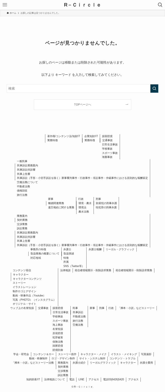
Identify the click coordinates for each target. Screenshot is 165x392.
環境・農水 (85, 203)
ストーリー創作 (67, 354)
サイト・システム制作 (92, 358)
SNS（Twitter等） (73, 266)
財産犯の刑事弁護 (106, 203)
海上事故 (58, 324)
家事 (50, 198)
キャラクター (21, 274)
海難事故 (107, 156)
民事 (75, 308)
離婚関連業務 (56, 203)
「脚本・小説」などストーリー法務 (33, 362)
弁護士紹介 (79, 362)
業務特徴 (52, 140)
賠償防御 (58, 349)
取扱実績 (69, 253)
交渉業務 (22, 224)
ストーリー (19, 282)
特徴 (66, 257)
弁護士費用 (146, 362)
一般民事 (22, 161)
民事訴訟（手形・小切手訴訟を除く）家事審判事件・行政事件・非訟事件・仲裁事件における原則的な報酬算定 (82, 177)
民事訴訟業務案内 (27, 165)
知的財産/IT (33, 379)
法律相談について (54, 379)
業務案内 (22, 215)
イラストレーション (24, 287)
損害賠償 (107, 136)
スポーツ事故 (110, 152)
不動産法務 (23, 186)
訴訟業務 (22, 228)
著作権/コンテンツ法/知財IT (63, 136)
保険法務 (58, 341)
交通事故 (107, 140)
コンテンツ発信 (22, 270)
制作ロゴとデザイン (24, 291)
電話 (71, 379)
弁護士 (67, 249)
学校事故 (107, 148)
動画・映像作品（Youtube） (29, 295)
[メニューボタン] (5, 5)
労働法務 (78, 324)
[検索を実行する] (154, 88)
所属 (66, 261)
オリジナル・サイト (24, 303)
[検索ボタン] (160, 5)
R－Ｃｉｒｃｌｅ (82, 4)
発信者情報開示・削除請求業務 (93, 270)
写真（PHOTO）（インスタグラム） (34, 299)
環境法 (82, 207)
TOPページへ (82, 104)
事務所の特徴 (38, 249)
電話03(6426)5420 (113, 379)
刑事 (98, 198)
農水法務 (83, 211)
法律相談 (65, 270)
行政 (81, 198)
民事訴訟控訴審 (26, 169)
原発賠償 (58, 333)
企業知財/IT (91, 136)
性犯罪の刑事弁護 (106, 207)
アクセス (94, 379)
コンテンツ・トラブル (122, 358)
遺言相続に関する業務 (61, 207)
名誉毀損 (58, 328)
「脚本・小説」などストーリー (136, 308)
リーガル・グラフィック (120, 249)
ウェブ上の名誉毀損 (22, 308)
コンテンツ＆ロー (43, 354)
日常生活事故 (110, 144)
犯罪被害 (58, 337)
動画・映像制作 (38, 358)
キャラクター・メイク (93, 354)
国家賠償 (58, 345)
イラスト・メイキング (124, 354)
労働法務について (27, 182)
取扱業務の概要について (45, 253)
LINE (81, 379)
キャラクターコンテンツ (27, 278)
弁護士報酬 (95, 249)
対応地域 (35, 257)
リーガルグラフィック (103, 362)
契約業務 (22, 219)
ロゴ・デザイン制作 (63, 358)
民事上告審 (23, 173)
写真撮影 (146, 354)
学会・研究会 (21, 354)
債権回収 (22, 190)
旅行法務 (22, 194)
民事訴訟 (78, 312)
